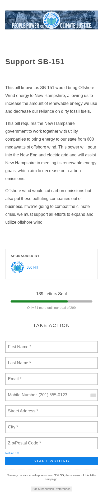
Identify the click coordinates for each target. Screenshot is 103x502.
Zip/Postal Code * (23, 440)
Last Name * (18, 359)
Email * (14, 375)
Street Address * (23, 407)
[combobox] (92, 395)
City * (13, 424)
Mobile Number (21, 391)
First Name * (18, 343)
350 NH (32, 267)
